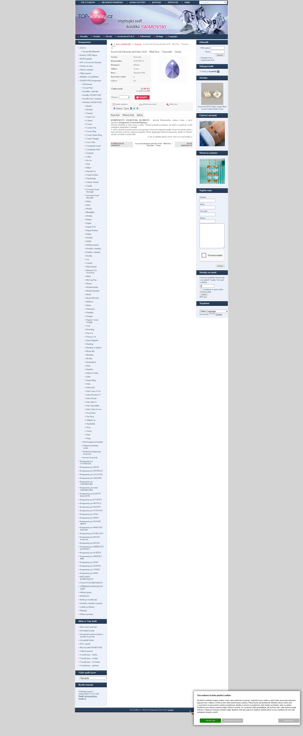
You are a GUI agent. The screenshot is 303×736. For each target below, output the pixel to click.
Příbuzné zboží (128, 115)
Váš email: (204, 211)
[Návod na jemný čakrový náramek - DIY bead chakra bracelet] (212, 145)
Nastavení (289, 720)
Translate (218, 314)
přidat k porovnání (149, 104)
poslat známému (122, 104)
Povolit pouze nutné (232, 720)
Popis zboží (115, 115)
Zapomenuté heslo (208, 60)
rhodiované (156, 132)
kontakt (170, 710)
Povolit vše (210, 720)
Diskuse (140, 115)
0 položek (212, 71)
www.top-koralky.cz (184, 137)
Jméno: (202, 204)
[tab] (115, 115)
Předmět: (203, 197)
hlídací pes (173, 104)
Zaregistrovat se (207, 58)
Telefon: (203, 218)
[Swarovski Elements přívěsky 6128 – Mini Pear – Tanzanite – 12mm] (172, 69)
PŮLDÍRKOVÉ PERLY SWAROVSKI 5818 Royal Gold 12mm (212, 108)
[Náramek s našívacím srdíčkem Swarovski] (212, 183)
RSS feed (203, 297)
